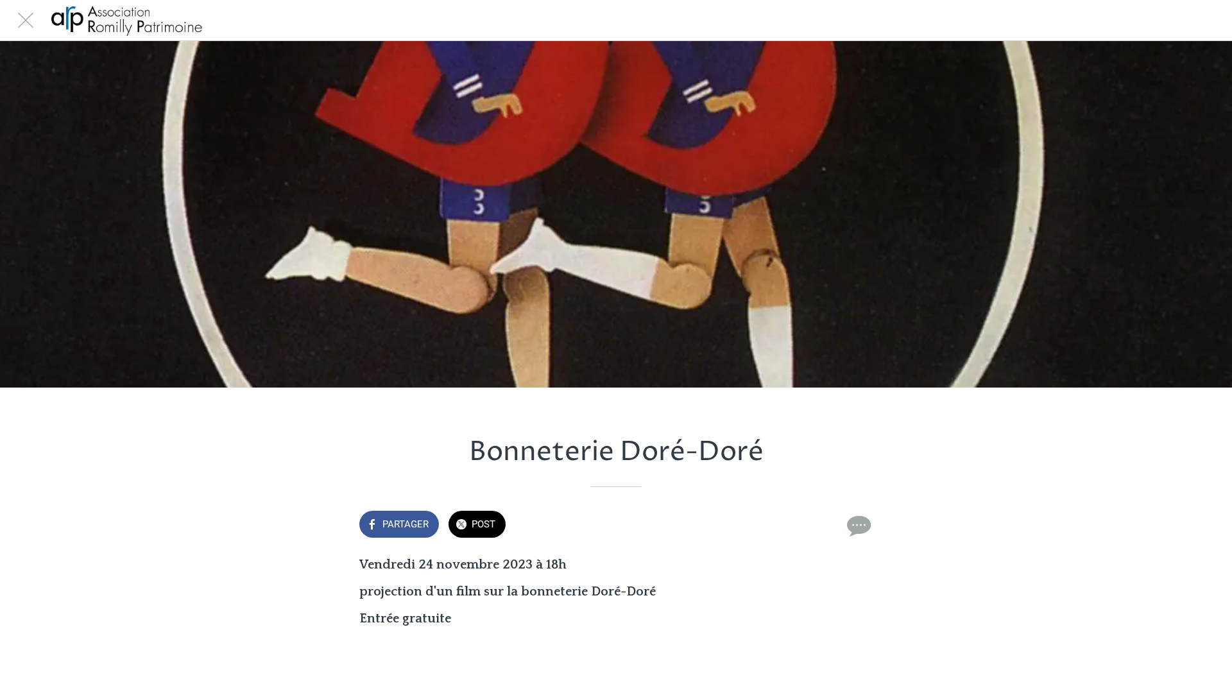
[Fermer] (25, 20)
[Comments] (857, 525)
